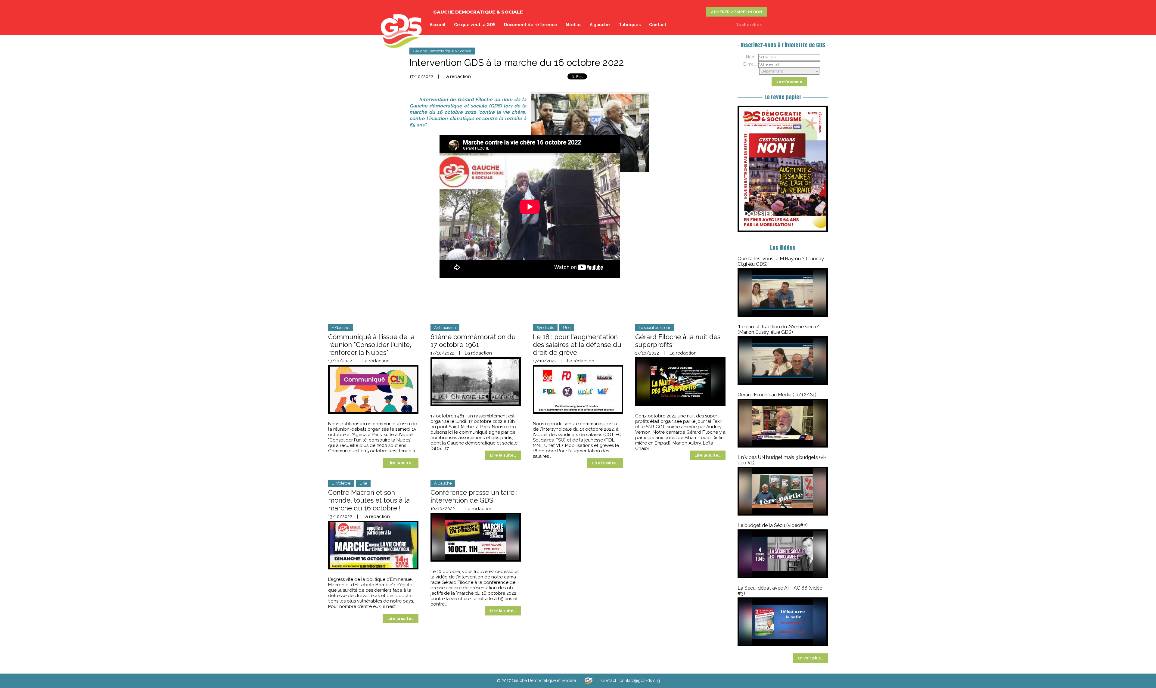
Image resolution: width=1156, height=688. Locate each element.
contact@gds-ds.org (640, 680)
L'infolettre (341, 483)
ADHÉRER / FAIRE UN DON (736, 12)
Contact (657, 24)
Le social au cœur (654, 327)
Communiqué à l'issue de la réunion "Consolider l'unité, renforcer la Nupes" (371, 344)
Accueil (438, 24)
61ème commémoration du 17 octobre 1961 (473, 341)
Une (566, 327)
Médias (573, 24)
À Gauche (340, 327)
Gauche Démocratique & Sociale (442, 51)
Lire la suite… (400, 463)
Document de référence (530, 24)
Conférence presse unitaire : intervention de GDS (473, 496)
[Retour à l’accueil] (588, 680)
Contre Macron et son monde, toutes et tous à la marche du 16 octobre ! (369, 500)
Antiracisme (445, 327)
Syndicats (545, 327)
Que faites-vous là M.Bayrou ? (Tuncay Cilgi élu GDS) (781, 261)
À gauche (600, 24)
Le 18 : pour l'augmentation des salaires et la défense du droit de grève (577, 344)
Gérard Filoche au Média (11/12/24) (777, 395)
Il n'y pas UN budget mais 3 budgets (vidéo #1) (782, 460)
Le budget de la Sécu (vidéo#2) (773, 525)
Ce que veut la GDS (475, 24)
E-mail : (750, 64)
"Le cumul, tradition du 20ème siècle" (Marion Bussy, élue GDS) (778, 329)
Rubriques (629, 24)
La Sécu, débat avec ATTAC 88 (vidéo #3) (780, 590)
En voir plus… (810, 658)
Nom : (752, 56)
